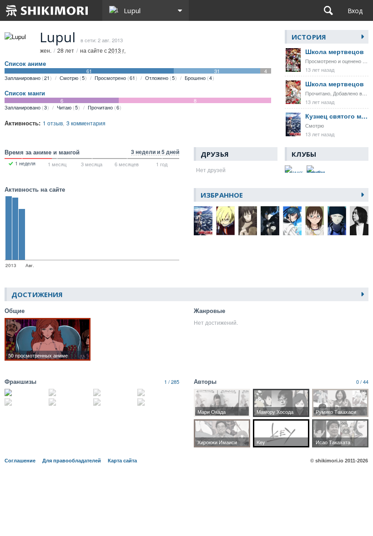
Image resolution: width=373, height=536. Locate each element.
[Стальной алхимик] (70, 392)
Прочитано (103, 107)
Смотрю (72, 77)
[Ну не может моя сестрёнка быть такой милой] (25, 402)
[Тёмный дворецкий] (70, 402)
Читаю (67, 107)
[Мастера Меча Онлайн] (158, 402)
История (309, 36)
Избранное (222, 194)
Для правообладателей (71, 460)
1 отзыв (53, 123)
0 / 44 (362, 381)
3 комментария (86, 123)
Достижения (37, 294)
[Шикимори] (47, 10)
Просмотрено (115, 77)
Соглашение (20, 460)
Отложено (160, 77)
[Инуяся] (114, 392)
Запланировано (27, 77)
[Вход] (355, 10)
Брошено (198, 77)
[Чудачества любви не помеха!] (114, 402)
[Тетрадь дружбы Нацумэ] (158, 392)
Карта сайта (122, 460)
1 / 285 (171, 381)
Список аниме (25, 64)
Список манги (25, 93)
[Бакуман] (25, 392)
